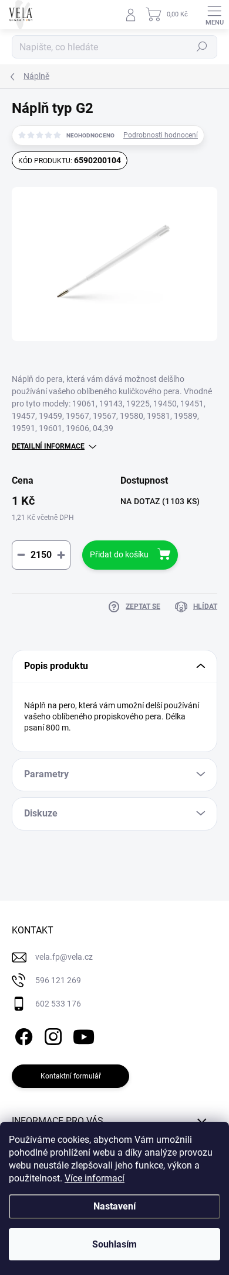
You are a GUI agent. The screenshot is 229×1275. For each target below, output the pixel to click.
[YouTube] (83, 1034)
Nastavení (114, 1206)
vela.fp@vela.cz (64, 957)
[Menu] (214, 14)
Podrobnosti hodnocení (160, 135)
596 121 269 (58, 980)
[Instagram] (51, 1034)
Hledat (202, 47)
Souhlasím (114, 1244)
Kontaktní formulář (71, 1076)
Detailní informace (48, 446)
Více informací (94, 1178)
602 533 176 (58, 1003)
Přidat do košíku (119, 554)
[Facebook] (22, 1034)
